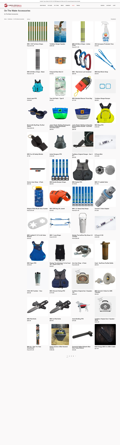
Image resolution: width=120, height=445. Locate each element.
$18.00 (74, 350)
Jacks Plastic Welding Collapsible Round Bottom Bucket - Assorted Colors (82, 126)
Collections (10, 19)
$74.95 (51, 210)
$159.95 (97, 127)
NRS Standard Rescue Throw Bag (82, 98)
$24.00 (74, 157)
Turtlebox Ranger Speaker (57, 44)
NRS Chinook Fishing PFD (57, 291)
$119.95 (97, 156)
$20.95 (74, 73)
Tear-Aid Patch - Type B (57, 98)
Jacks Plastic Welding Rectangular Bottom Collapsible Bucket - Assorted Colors (60, 126)
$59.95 (29, 320)
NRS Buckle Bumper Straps (58, 182)
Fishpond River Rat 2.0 (56, 72)
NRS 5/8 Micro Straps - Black (35, 72)
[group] (60, 1)
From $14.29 (30, 350)
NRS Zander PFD (77, 182)
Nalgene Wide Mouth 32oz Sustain (37, 208)
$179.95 (74, 184)
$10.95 (51, 100)
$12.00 (97, 210)
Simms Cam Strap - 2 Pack (35, 182)
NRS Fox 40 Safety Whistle (35, 154)
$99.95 (97, 265)
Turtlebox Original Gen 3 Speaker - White (105, 319)
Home (5, 19)
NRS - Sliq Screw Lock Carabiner (81, 72)
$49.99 (51, 129)
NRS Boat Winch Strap (101, 72)
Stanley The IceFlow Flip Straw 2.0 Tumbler (82, 236)
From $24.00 (75, 265)
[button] (68, 5)
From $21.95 (75, 210)
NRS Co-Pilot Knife (55, 319)
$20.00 (97, 100)
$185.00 (29, 100)
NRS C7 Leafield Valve (101, 182)
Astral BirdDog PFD (78, 319)
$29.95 (29, 184)
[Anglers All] (13, 5)
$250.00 (52, 45)
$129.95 (97, 237)
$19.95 (97, 45)
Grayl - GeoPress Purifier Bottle (104, 263)
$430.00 (74, 294)
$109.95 (29, 265)
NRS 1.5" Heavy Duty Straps (80, 208)
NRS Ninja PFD (99, 125)
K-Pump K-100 (99, 235)
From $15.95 (53, 237)
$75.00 (74, 320)
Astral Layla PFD (32, 98)
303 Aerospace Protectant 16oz (104, 44)
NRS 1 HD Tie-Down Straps (35, 44)
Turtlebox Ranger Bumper (102, 98)
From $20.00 (75, 238)
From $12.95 (30, 45)
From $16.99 (30, 210)
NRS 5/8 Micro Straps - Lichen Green (81, 44)
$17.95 (97, 184)
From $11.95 (75, 47)
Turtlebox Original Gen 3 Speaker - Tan (82, 291)
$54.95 (51, 320)
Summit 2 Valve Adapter (102, 208)
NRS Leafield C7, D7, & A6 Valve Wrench (36, 236)
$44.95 (97, 73)
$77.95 (74, 100)
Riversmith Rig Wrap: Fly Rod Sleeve (35, 125)
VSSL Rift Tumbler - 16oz (34, 291)
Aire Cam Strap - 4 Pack (79, 263)
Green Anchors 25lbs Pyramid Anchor (59, 347)
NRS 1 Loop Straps (55, 235)
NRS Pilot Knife (31, 319)
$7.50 (28, 156)
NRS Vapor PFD (31, 263)
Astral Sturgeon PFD (56, 154)
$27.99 (97, 348)
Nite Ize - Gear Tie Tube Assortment (34, 347)
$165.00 (52, 156)
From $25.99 (30, 128)
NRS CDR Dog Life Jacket (57, 208)
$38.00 (51, 266)
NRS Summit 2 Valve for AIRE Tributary (103, 291)
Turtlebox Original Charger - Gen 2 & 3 (82, 155)
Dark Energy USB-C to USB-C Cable (105, 346)
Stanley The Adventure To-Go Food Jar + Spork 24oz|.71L (60, 264)
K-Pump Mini (98, 154)
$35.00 (29, 292)
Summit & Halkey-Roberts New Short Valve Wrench (81, 347)
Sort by (28, 19)
